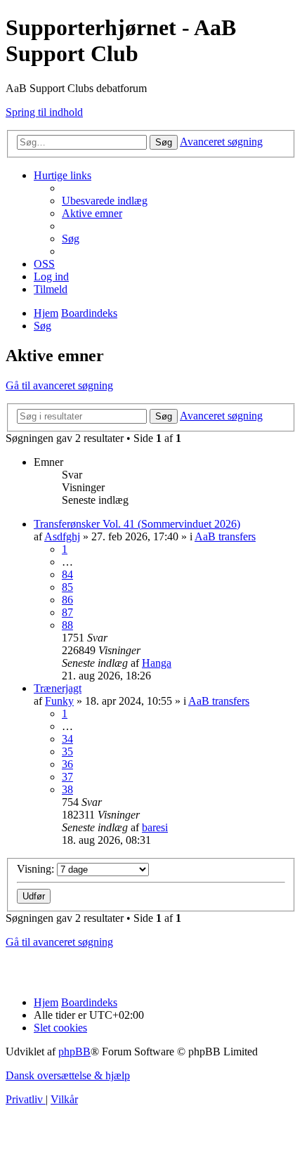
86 (67, 600)
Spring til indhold (44, 112)
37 (67, 777)
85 (67, 587)
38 (67, 789)
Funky (59, 701)
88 (67, 625)
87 (67, 612)
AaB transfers (225, 536)
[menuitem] (104, 201)
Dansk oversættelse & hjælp (68, 1075)
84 (67, 574)
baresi (155, 827)
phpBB (74, 1051)
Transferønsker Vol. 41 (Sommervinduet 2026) (137, 524)
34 (67, 739)
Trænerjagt (57, 688)
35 (67, 751)
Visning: (37, 869)
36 (67, 764)
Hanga (156, 663)
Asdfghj (62, 536)
